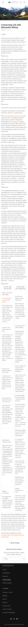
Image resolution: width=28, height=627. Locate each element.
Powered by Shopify (19, 624)
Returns (5, 599)
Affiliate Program (7, 583)
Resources (5, 576)
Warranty (5, 602)
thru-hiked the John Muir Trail (14, 116)
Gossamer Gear (11, 624)
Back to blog (15, 543)
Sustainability (6, 573)
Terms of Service (7, 609)
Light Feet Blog (7, 579)
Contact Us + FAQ (7, 592)
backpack (16, 121)
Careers (5, 569)
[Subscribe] (23, 559)
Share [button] (4, 34)
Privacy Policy (6, 605)
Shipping (5, 595)
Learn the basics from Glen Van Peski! (6, 300)
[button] (3, 2)
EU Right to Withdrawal (9, 612)
